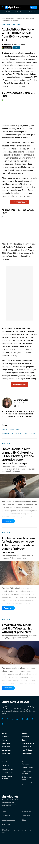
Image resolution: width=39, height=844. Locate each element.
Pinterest (27, 719)
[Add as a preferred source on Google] (7, 47)
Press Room (26, 816)
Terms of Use (6, 824)
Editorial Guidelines (8, 773)
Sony (25, 433)
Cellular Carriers (15, 429)
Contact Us (5, 765)
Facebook (2, 719)
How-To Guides (27, 750)
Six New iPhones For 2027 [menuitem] (22, 12)
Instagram (7, 719)
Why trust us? (14, 20)
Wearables (25, 737)
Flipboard (2, 724)
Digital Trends (11, 9)
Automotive (6, 754)
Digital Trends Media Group (11, 830)
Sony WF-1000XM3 (12, 93)
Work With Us (6, 816)
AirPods (4, 429)
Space (24, 740)
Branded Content (27, 767)
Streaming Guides (28, 743)
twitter (18, 406)
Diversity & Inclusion (8, 820)
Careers (4, 811)
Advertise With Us (7, 769)
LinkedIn (32, 719)
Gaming (4, 740)
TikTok (22, 719)
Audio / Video (6, 743)
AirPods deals (11, 256)
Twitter (12, 719)
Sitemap (24, 820)
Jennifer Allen (7, 44)
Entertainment (6, 750)
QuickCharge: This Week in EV (11, 433)
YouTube (17, 719)
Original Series (27, 754)
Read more (8, 521)
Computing (5, 737)
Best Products (26, 747)
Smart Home (6, 747)
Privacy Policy (26, 811)
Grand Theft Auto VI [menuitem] (7, 12)
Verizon (32, 433)
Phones (4, 733)
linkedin (15, 406)
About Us (4, 762)
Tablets (24, 733)
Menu (3, 7)
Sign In (33, 7)
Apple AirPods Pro (11, 210)
